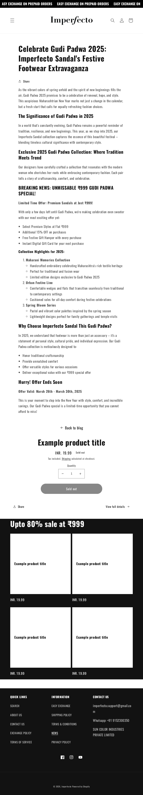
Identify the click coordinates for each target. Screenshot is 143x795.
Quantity (71, 465)
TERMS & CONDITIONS (64, 724)
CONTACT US (17, 724)
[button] (12, 20)
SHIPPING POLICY (62, 715)
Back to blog (74, 427)
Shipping (66, 458)
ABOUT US (16, 715)
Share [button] (26, 81)
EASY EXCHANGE (61, 706)
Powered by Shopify (81, 786)
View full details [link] (115, 506)
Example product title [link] (30, 564)
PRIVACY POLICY (61, 742)
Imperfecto (67, 786)
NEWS (55, 733)
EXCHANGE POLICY (20, 733)
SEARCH (15, 706)
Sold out (71, 488)
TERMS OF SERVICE (21, 742)
